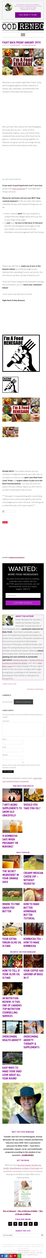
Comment (6, 721)
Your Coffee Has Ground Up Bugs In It (33, 974)
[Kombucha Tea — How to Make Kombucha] (34, 929)
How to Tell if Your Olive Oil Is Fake (11, 974)
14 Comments (25, 45)
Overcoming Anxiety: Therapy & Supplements (31, 1041)
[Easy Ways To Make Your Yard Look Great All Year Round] (12, 1058)
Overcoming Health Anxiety (11, 1038)
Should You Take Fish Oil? (32, 806)
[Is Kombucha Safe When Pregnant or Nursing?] (12, 826)
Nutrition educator (20, 660)
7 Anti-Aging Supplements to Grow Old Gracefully (12, 810)
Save (5, 522)
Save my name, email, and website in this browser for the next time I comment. (21, 766)
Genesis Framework (9, 1253)
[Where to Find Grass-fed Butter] (12, 894)
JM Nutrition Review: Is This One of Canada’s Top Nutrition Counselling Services (12, 1007)
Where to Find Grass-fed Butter (11, 907)
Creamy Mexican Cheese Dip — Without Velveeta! (33, 878)
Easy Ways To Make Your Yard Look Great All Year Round (12, 1073)
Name (4, 739)
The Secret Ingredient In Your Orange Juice (10, 876)
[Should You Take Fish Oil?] (34, 795)
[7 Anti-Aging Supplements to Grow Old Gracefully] (12, 795)
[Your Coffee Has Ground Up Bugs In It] (34, 961)
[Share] (6, 1256)
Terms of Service (23, 1253)
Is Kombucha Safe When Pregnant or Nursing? (10, 841)
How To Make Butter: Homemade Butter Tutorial (31, 911)
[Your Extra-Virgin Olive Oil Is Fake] (12, 929)
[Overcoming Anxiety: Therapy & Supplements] (34, 1027)
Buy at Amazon (9, 1211)
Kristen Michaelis (24, 1250)
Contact (33, 1253)
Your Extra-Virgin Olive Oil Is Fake (11, 942)
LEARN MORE (27, 1155)
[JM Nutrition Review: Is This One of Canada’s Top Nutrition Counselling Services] (12, 988)
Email (4, 747)
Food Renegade (23, 25)
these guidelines (18, 188)
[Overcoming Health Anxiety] (12, 1027)
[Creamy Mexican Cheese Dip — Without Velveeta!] (34, 862)
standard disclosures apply (16, 557)
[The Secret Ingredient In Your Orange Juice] (12, 861)
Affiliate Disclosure (32, 45)
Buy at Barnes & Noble (27, 1211)
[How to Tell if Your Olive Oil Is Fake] (12, 961)
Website (5, 755)
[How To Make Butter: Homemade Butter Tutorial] (34, 894)
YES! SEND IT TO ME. (28, 15)
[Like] (2, 1256)
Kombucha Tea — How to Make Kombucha (33, 942)
